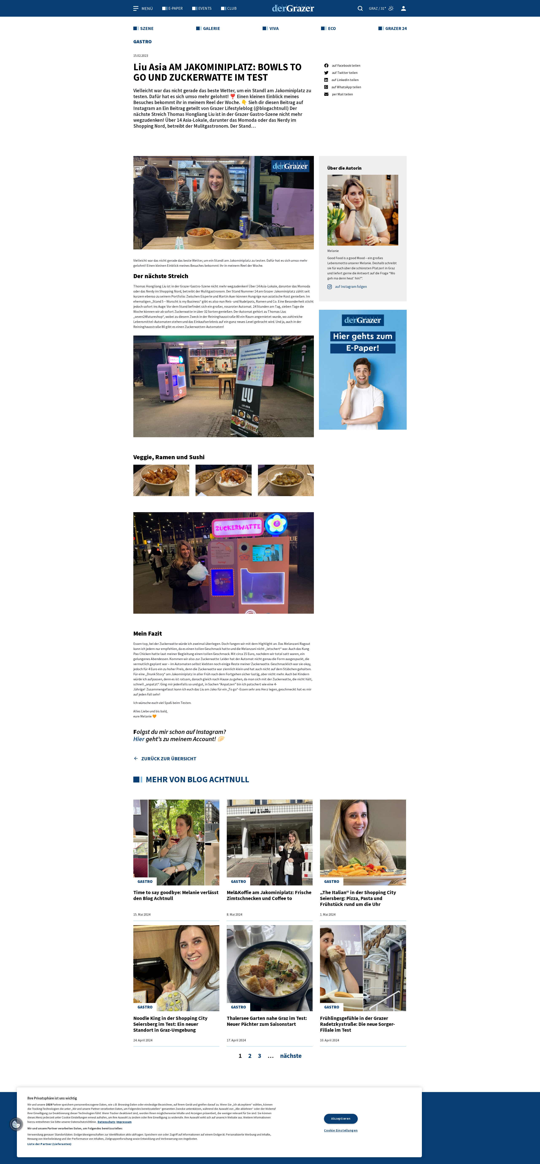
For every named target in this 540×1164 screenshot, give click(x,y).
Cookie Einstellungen (341, 1130)
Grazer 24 (396, 28)
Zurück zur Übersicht (168, 758)
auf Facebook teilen (346, 65)
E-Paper (175, 8)
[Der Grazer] (293, 8)
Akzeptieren (340, 1119)
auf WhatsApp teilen (346, 87)
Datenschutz (106, 1122)
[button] (16, 1124)
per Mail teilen (342, 94)
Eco (332, 28)
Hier (138, 739)
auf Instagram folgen (351, 286)
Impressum (124, 1122)
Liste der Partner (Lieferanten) (49, 1144)
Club (231, 8)
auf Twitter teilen (345, 72)
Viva (274, 28)
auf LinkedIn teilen (345, 80)
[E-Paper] (363, 369)
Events (205, 8)
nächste (291, 1056)
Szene (147, 28)
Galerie (211, 28)
